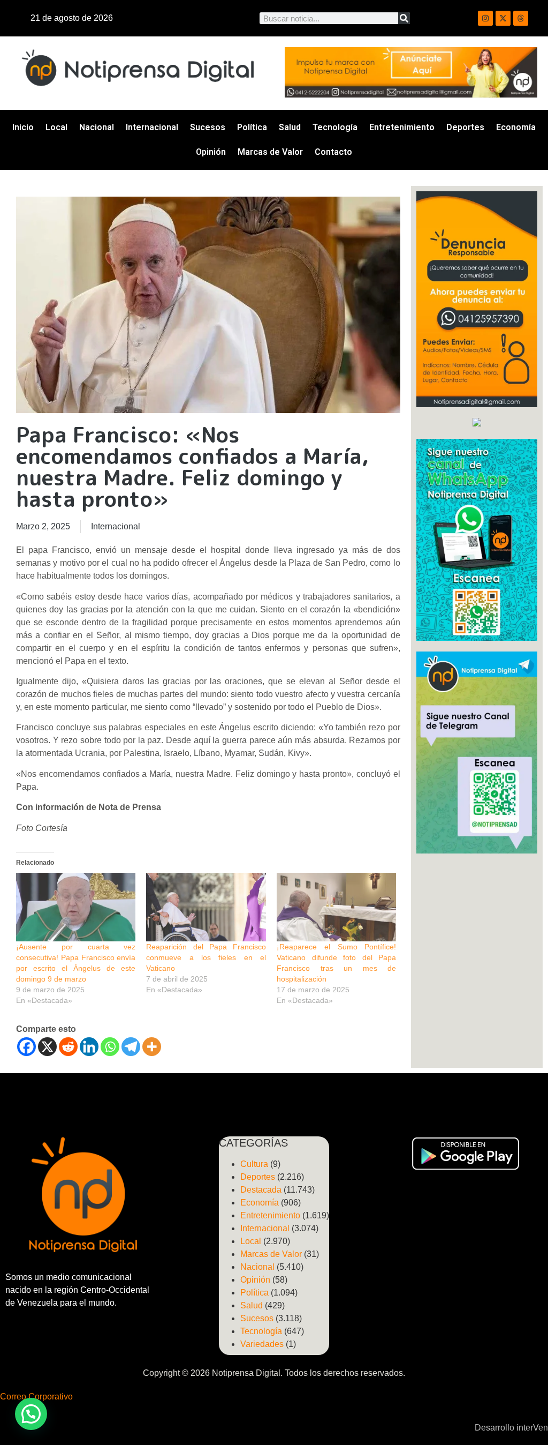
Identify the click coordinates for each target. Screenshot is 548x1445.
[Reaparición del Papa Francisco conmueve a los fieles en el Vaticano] (205, 907)
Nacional (96, 127)
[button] (31, 1414)
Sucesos (207, 127)
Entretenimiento (402, 127)
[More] (151, 1046)
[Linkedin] (89, 1046)
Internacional (152, 127)
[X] (47, 1046)
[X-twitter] (503, 18)
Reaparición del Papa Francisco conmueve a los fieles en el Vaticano (205, 957)
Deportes (465, 127)
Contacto (333, 152)
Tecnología (335, 127)
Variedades (262, 1344)
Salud (290, 127)
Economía (516, 127)
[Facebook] (26, 1046)
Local (56, 127)
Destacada (260, 1189)
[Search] (404, 18)
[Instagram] (485, 18)
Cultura (254, 1164)
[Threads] (520, 18)
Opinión (211, 152)
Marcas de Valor (270, 152)
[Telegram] (130, 1046)
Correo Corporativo (36, 1396)
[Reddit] (68, 1046)
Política (252, 127)
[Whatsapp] (110, 1046)
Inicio (23, 127)
